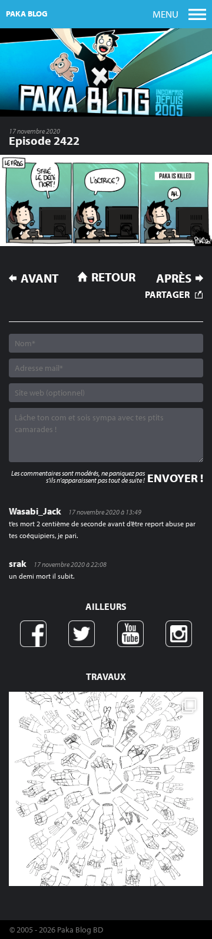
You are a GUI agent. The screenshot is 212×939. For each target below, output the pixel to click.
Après (173, 278)
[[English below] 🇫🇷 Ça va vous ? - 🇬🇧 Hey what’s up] (106, 789)
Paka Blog (27, 13)
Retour (113, 276)
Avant (40, 278)
